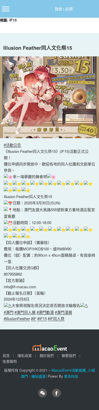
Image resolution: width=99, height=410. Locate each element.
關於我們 (47, 355)
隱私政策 (25, 355)
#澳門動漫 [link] (45, 312)
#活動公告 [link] (12, 145)
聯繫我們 (69, 355)
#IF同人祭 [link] (56, 318)
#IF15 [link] (42, 318)
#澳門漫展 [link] (63, 312)
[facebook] (56, 393)
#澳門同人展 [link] (25, 312)
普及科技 (71, 376)
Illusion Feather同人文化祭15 (37, 47)
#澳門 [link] (8, 312)
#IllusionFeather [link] (17, 318)
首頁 (6, 355)
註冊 (69, 8)
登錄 (58, 8)
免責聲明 (10, 361)
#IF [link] (33, 318)
